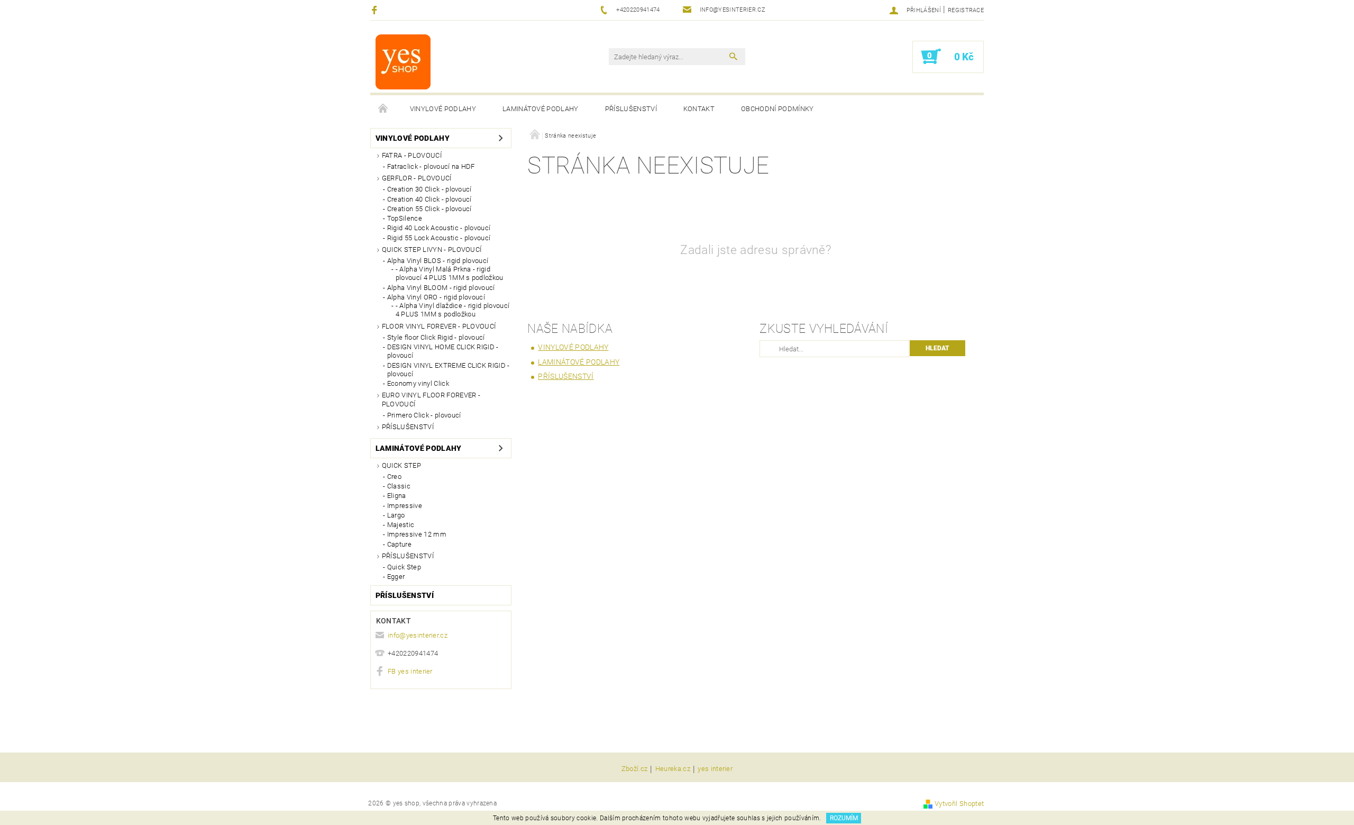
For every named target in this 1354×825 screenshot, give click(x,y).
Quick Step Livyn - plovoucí (432, 249)
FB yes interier (410, 671)
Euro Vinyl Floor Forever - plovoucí (431, 399)
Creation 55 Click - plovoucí (429, 209)
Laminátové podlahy (540, 109)
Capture (399, 544)
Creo (394, 477)
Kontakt (699, 109)
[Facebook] (375, 9)
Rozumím (844, 818)
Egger (396, 577)
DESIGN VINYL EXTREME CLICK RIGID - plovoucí (448, 369)
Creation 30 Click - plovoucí (429, 189)
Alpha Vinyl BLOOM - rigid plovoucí (441, 288)
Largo (396, 515)
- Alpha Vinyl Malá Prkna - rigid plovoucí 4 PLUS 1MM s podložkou (450, 273)
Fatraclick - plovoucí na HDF (431, 166)
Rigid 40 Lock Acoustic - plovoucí (439, 228)
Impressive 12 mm (416, 534)
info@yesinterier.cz (417, 635)
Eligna (396, 496)
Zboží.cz (634, 769)
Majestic (401, 525)
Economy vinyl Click (418, 383)
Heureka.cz (672, 769)
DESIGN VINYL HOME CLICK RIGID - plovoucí (443, 351)
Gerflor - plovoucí (417, 178)
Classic (398, 486)
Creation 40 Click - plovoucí (429, 199)
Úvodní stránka (383, 109)
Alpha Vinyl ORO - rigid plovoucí (436, 297)
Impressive (404, 506)
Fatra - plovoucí (412, 155)
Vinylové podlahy (443, 109)
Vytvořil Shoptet (959, 804)
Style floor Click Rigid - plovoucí (436, 337)
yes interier (715, 769)
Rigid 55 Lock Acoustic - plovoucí (439, 238)
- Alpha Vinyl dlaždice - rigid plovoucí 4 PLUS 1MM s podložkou (452, 310)
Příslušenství (631, 109)
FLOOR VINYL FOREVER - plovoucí (439, 326)
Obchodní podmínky (777, 109)
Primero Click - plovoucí (424, 415)
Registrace (966, 10)
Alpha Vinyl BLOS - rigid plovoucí (438, 261)
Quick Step (401, 465)
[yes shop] (403, 61)
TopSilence (404, 218)
